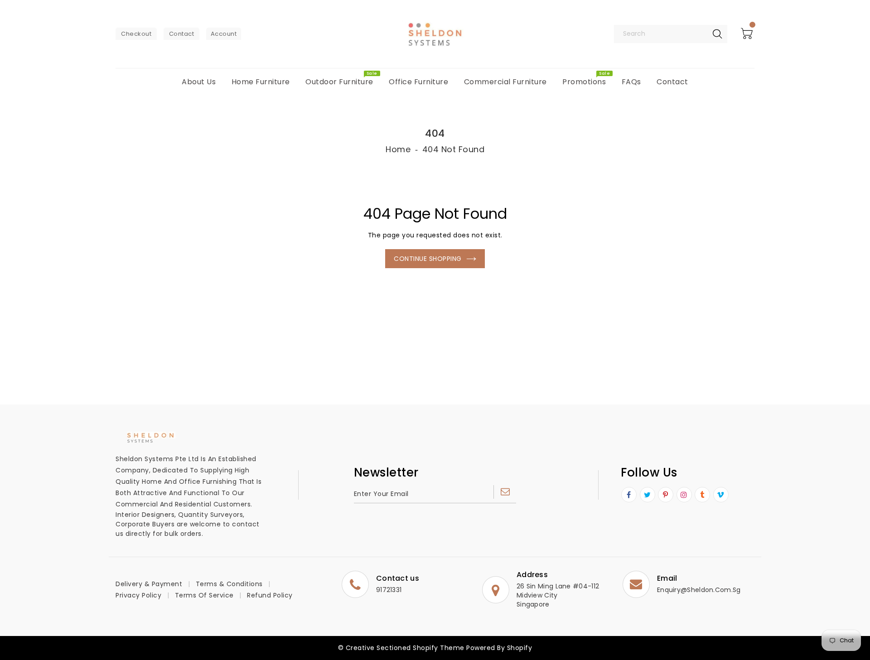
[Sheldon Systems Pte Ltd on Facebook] (629, 495)
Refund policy (270, 595)
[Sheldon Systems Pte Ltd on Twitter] (647, 495)
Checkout (136, 33)
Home (398, 149)
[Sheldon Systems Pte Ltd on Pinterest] (665, 495)
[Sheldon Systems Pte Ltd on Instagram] (684, 495)
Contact (181, 33)
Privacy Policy (138, 595)
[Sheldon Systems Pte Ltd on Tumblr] (702, 495)
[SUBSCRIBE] (504, 492)
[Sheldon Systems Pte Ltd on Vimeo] (721, 495)
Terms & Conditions (229, 583)
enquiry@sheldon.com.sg (699, 589)
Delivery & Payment (149, 583)
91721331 (388, 589)
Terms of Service (204, 595)
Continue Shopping (428, 258)
